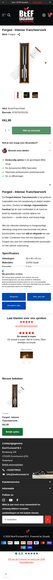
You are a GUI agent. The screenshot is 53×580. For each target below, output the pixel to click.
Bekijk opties (12, 432)
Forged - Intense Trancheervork (10, 419)
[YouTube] (11, 500)
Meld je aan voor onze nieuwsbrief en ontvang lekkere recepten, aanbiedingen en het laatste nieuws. (21, 508)
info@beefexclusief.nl (18, 474)
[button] (3, 2)
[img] (26, 322)
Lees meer (37, 2)
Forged (11, 34)
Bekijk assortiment (3, 15)
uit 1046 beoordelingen (26, 326)
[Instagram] (3, 500)
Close (26, 482)
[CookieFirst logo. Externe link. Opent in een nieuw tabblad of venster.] (3, 271)
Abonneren (48, 519)
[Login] (43, 15)
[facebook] (17, 500)
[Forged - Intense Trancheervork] (16, 396)
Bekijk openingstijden (12, 465)
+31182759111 (14, 470)
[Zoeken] (8, 15)
